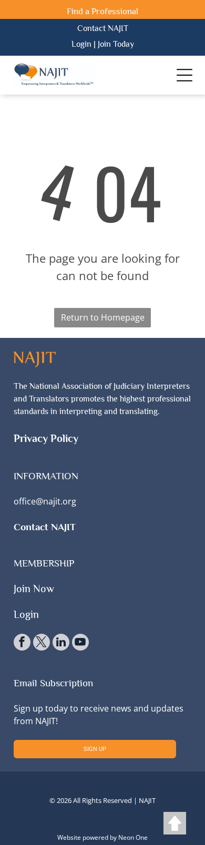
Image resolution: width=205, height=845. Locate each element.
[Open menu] (184, 75)
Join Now (34, 588)
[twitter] (41, 643)
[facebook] (22, 643)
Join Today (116, 44)
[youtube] (80, 643)
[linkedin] (61, 643)
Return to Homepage (103, 317)
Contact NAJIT (102, 28)
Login (81, 44)
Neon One (133, 837)
